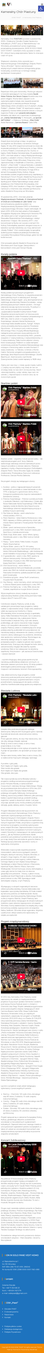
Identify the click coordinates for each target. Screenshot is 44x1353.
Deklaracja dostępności (13, 1329)
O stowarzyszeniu (11, 1312)
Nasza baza (8, 1315)
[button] (41, 9)
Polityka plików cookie (13, 1326)
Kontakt (7, 1317)
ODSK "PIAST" (19, 1347)
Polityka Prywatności (12, 1332)
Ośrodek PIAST (10, 1309)
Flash (8, 1349)
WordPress (33, 1349)
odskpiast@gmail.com (17, 1293)
